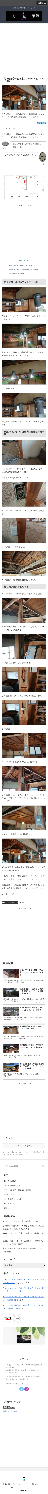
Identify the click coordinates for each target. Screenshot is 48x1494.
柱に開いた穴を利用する (17, 274)
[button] (43, 1166)
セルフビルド (9, 1194)
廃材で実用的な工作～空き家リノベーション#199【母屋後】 (22, 1250)
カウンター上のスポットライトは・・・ (23, 266)
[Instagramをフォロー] (26, 1389)
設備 (23, 902)
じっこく (24, 1358)
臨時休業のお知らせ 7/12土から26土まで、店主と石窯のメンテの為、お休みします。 (23, 1227)
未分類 (6, 1208)
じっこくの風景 (10, 1181)
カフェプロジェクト (12, 1185)
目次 (21, 260)
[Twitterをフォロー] (21, 1389)
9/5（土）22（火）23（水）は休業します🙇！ (21, 1221)
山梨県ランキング (9, 1411)
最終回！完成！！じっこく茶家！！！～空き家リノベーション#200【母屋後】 (23, 1242)
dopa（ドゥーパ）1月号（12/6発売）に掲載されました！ (24, 1234)
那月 (18, 1308)
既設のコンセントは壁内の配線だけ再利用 (23, 270)
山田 (19, 1291)
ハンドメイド (9, 1203)
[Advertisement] (24, 49)
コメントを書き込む (24, 1146)
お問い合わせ (35, 1484)
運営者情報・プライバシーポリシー (13, 1485)
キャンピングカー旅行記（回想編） (18, 1190)
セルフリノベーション (11, 902)
